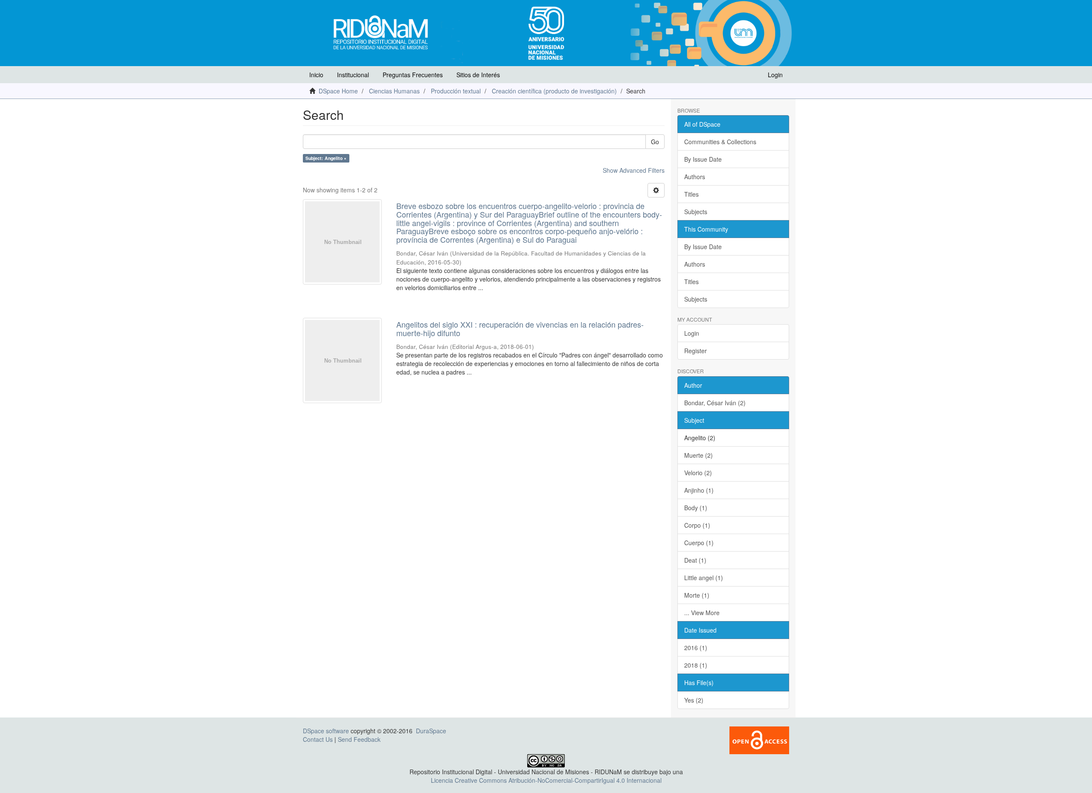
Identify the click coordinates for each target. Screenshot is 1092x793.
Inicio (316, 74)
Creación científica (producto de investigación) (554, 91)
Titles (691, 194)
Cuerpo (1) (699, 542)
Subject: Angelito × (325, 158)
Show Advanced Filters (634, 170)
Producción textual (456, 91)
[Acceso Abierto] (759, 739)
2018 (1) (695, 665)
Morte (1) (696, 595)
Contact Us (318, 739)
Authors (694, 176)
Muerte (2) (698, 455)
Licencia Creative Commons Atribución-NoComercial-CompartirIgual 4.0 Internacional (546, 780)
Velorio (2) (698, 472)
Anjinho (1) (699, 490)
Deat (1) (695, 560)
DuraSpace (431, 730)
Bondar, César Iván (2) (715, 402)
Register (695, 350)
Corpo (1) (697, 525)
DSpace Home (338, 91)
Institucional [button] (353, 74)
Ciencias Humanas (394, 91)
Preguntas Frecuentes (413, 74)
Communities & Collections (720, 141)
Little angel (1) (703, 577)
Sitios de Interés (478, 74)
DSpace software (326, 730)
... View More (702, 612)
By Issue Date (703, 159)
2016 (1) (695, 647)
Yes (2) (693, 700)
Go (655, 141)
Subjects (695, 211)
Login (691, 333)
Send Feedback (359, 739)
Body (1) (695, 507)
